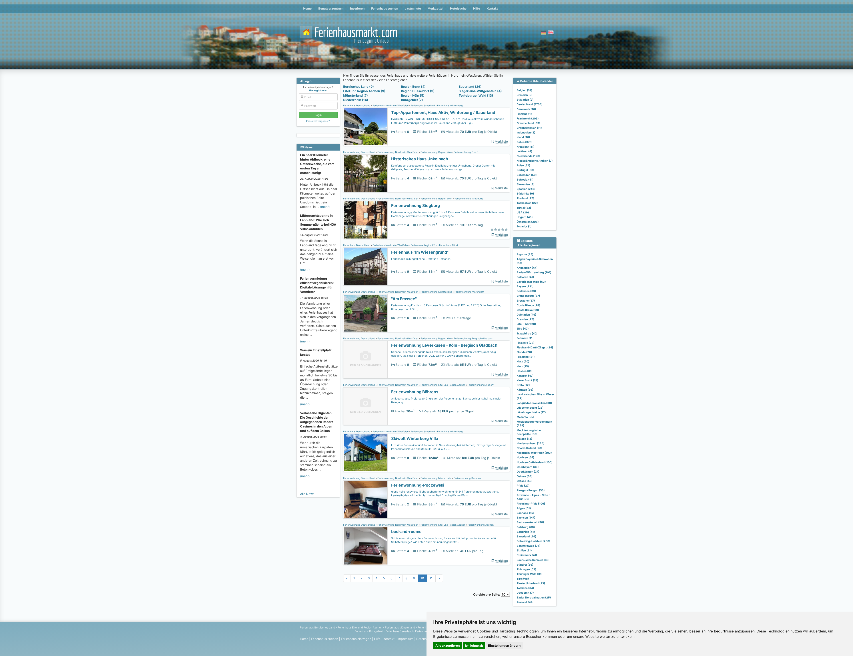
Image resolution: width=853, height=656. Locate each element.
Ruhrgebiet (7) (412, 100)
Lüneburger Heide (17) (531, 412)
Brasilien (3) (524, 95)
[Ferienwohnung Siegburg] (365, 220)
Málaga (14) (524, 438)
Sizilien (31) (524, 550)
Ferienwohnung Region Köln (436, 152)
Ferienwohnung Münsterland (436, 291)
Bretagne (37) (526, 300)
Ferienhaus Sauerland (423, 105)
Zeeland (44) (525, 602)
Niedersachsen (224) (530, 443)
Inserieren (357, 8)
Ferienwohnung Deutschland (359, 152)
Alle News (307, 494)
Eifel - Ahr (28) (526, 324)
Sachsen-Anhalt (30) (530, 522)
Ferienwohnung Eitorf (465, 152)
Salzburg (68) (526, 527)
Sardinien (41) (526, 531)
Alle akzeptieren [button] (447, 645)
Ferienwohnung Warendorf (469, 291)
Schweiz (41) (525, 179)
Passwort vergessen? (318, 121)
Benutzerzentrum (330, 8)
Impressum (405, 639)
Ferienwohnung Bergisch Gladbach (473, 338)
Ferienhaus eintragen (356, 639)
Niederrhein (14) (355, 100)
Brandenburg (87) (528, 295)
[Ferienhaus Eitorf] (365, 266)
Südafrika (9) (525, 193)
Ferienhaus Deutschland (357, 105)
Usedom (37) (525, 592)
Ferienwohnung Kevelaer (467, 478)
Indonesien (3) (526, 132)
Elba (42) (523, 328)
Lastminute (413, 8)
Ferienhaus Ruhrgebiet (369, 631)
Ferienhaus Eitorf (448, 245)
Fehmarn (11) (525, 338)
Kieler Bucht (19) (527, 380)
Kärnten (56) (525, 389)
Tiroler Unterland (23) (531, 583)
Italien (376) (524, 142)
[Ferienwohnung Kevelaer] (365, 499)
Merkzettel (435, 8)
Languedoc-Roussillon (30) (534, 403)
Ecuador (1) (524, 226)
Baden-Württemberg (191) (534, 272)
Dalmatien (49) (526, 314)
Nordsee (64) (525, 457)
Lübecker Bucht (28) (530, 407)
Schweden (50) (527, 175)
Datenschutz (425, 639)
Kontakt (492, 8)
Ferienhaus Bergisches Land (317, 627)
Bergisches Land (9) (358, 86)
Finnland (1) (524, 113)
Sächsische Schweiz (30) (533, 560)
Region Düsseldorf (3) (417, 91)
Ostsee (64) (524, 476)
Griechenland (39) (528, 123)
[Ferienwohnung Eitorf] (365, 173)
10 (422, 578)
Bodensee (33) (526, 291)
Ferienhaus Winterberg (449, 105)
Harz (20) (523, 361)
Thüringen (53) (526, 569)
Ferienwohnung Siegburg (468, 198)
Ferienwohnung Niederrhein (436, 478)
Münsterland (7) (355, 95)
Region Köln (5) (413, 95)
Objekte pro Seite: (487, 594)
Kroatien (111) (525, 146)
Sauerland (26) (470, 86)
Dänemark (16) (526, 109)
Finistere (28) (525, 342)
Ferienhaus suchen (384, 8)
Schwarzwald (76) (528, 545)
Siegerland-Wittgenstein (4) (480, 91)
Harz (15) (523, 366)
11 (431, 578)
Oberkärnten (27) (528, 471)
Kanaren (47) (525, 375)
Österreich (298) (528, 221)
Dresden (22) (525, 319)
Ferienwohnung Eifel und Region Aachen (443, 385)
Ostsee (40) (524, 481)
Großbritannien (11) (529, 127)
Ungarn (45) (525, 217)
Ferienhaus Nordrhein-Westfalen (390, 105)
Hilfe (476, 8)
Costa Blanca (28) (528, 305)
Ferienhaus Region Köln (424, 245)
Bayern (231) (525, 286)
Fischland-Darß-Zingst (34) (535, 347)
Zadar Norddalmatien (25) (534, 597)
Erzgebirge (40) (527, 333)
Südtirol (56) (525, 564)
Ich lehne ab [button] (474, 645)
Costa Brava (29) (528, 310)
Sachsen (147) (526, 517)
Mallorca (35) (525, 417)
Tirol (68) (523, 578)
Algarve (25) (525, 254)
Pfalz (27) (523, 485)
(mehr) (325, 207)
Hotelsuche (458, 8)
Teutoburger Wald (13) (476, 95)
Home (307, 8)
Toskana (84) (525, 588)
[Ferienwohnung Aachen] (365, 546)
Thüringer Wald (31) (529, 574)
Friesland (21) (526, 356)
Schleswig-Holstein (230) (533, 541)
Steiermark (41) (527, 555)
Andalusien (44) (527, 267)
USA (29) (523, 212)
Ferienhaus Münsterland (400, 627)
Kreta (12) (523, 385)
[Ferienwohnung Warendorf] (365, 313)
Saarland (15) (525, 513)
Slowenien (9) (525, 184)
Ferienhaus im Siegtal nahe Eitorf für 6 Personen (420, 258)
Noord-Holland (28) (529, 448)
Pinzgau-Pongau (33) (531, 490)
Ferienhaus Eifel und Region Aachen (360, 627)
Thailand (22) (525, 198)
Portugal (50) (525, 170)
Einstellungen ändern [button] (504, 645)
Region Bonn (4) (413, 86)
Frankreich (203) (528, 118)
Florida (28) (524, 352)
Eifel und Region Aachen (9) (364, 91)
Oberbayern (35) (528, 467)
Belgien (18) (524, 90)
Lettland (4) (524, 151)
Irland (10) (523, 137)
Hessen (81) (524, 371)
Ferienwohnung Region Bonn (436, 198)
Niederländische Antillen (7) (535, 160)
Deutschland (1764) (529, 104)
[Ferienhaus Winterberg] (365, 127)
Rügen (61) (524, 508)
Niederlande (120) (528, 156)
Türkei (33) (524, 207)
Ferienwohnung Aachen (480, 524)
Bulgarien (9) (525, 99)
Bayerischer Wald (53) (531, 281)
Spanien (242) (526, 189)
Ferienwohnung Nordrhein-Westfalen (398, 152)
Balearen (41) (525, 277)
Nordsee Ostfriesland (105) (534, 462)
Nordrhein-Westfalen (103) (534, 452)
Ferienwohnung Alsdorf (480, 385)
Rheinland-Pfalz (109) (531, 503)
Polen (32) (523, 165)
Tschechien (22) (527, 203)
